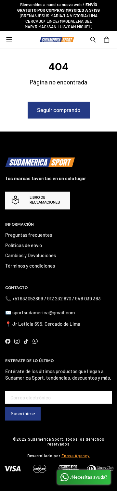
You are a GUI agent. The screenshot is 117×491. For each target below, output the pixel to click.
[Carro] (107, 39)
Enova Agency (75, 455)
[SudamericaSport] (57, 39)
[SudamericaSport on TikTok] (26, 341)
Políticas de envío (23, 245)
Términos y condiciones (30, 266)
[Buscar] (93, 39)
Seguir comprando (58, 110)
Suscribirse (23, 413)
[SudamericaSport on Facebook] (7, 341)
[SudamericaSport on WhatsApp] (35, 341)
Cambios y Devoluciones (30, 255)
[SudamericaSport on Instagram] (16, 341)
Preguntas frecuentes (28, 235)
